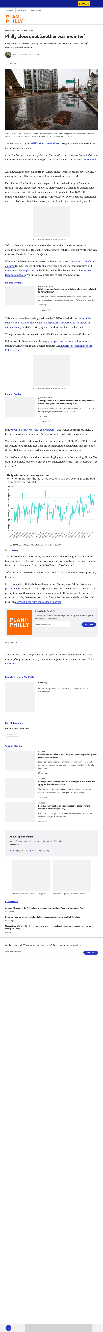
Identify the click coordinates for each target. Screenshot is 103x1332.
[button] (8, 1328)
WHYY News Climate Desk (19, 30)
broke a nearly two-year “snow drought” (34, 429)
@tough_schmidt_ (20, 850)
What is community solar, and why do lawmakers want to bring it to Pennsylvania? (67, 290)
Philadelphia (36, 10)
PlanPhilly (42, 682)
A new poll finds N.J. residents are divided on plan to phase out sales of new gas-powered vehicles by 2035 (66, 402)
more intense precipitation (20, 270)
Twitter (21, 642)
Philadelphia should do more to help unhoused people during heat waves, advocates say (67, 755)
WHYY (9, 4)
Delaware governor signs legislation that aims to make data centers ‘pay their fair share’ (42, 917)
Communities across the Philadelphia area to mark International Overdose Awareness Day (44, 908)
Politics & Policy (46, 286)
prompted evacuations (60, 341)
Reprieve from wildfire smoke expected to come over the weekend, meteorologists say (64, 807)
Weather (10, 10)
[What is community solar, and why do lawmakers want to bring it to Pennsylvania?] (20, 297)
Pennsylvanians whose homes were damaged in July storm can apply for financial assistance (66, 783)
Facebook (16, 642)
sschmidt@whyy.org (40, 850)
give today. (11, 663)
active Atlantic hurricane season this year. (38, 601)
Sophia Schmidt (21, 54)
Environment (22, 10)
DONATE (85, 3)
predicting (11, 588)
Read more (14, 844)
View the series (12, 735)
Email (26, 642)
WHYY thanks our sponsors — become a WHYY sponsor (49, 239)
